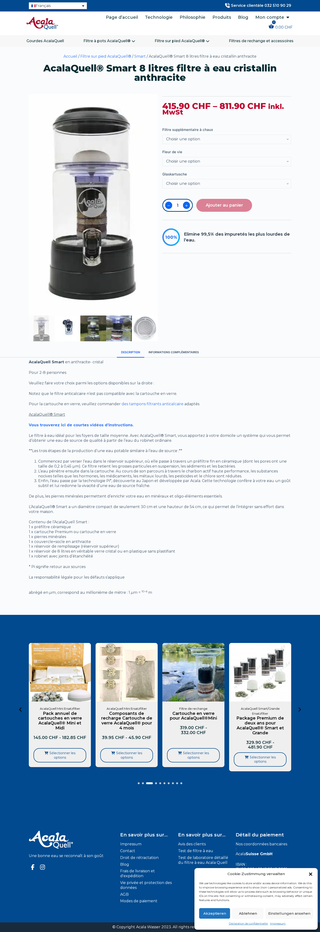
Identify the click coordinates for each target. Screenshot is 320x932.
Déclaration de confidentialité (248, 923)
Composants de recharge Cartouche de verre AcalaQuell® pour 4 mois (60, 721)
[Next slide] (299, 710)
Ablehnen (248, 913)
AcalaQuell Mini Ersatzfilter (60, 708)
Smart (140, 56)
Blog (243, 17)
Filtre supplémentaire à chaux (187, 129)
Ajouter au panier (224, 205)
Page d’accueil (122, 17)
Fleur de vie (172, 152)
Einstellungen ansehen (289, 913)
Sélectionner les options (62, 755)
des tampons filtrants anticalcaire (152, 404)
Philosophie (192, 17)
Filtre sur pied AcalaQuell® (180, 41)
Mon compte (269, 17)
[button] (310, 874)
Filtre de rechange (126, 708)
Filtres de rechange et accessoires (261, 41)
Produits (221, 17)
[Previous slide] (20, 710)
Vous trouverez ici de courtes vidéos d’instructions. (81, 425)
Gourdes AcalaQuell (45, 41)
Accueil (70, 56)
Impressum (278, 923)
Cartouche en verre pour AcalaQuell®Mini (126, 716)
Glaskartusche (174, 174)
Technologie (159, 17)
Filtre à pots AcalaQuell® (106, 41)
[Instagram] (43, 867)
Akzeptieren (214, 913)
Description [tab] (130, 352)
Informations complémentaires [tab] (174, 352)
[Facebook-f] (33, 867)
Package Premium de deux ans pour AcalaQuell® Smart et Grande (193, 725)
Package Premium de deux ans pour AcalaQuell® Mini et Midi (260, 721)
